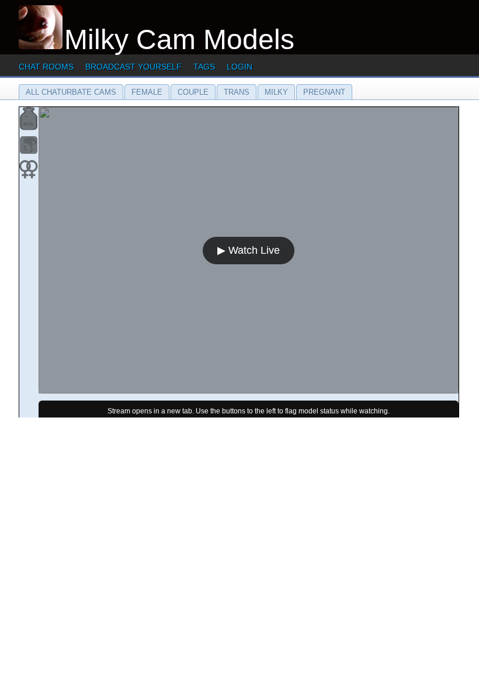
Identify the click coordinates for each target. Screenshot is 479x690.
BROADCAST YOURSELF (133, 66)
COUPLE (193, 92)
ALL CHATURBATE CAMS (71, 92)
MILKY (276, 92)
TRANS (236, 92)
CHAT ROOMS (46, 66)
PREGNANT (324, 92)
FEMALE (146, 92)
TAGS (204, 66)
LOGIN (239, 66)
